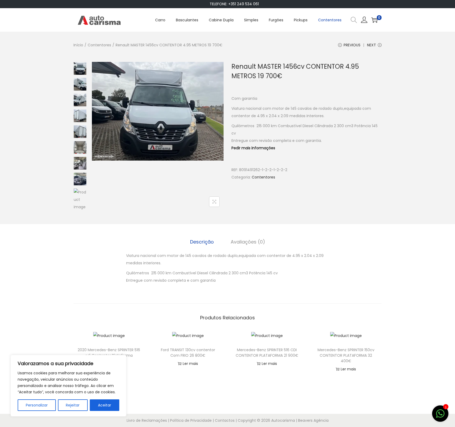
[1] (440, 416)
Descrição (202, 242)
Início (78, 45)
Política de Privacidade (191, 420)
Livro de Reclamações (147, 420)
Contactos (225, 420)
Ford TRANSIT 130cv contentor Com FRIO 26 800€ (188, 352)
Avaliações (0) (248, 242)
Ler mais (190, 363)
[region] (68, 385)
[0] (374, 20)
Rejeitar (73, 405)
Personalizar (37, 405)
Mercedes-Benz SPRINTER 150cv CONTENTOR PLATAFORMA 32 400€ (346, 355)
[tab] (202, 242)
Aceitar (104, 405)
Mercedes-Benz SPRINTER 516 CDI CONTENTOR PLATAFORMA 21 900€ (267, 352)
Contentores (99, 45)
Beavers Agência (313, 420)
